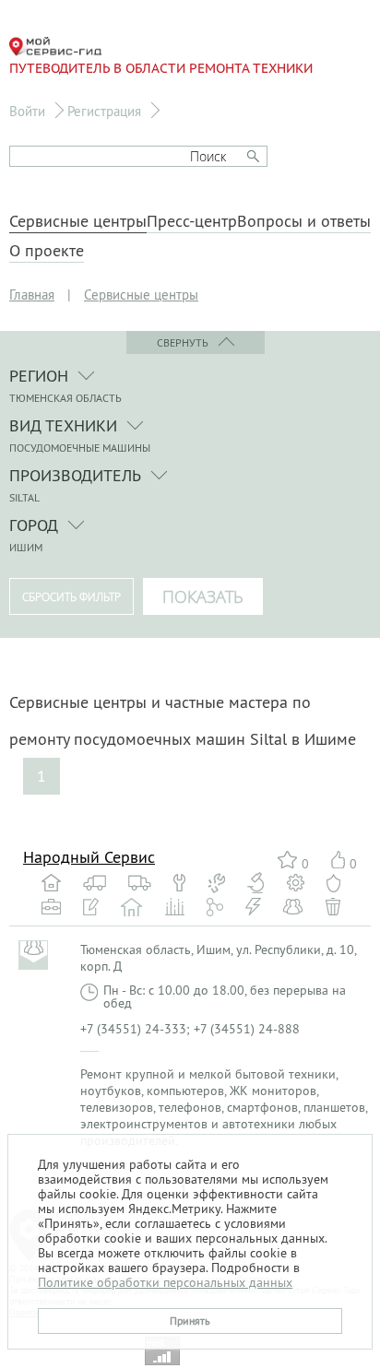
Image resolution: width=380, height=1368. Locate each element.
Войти (27, 111)
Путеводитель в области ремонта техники (161, 68)
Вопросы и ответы (304, 221)
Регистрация (104, 111)
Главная (31, 294)
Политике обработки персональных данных (165, 1282)
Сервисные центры (78, 221)
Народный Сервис (89, 856)
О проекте (46, 250)
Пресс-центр (192, 221)
